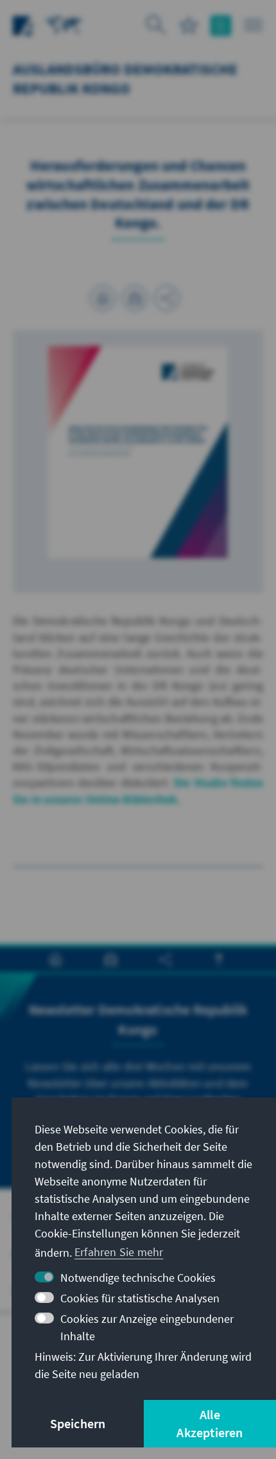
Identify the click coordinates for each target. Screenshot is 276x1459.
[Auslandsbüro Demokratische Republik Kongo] (64, 24)
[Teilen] (167, 298)
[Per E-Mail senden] (135, 298)
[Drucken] (103, 298)
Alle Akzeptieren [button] (210, 1423)
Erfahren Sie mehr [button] (118, 1252)
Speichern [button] (78, 1423)
